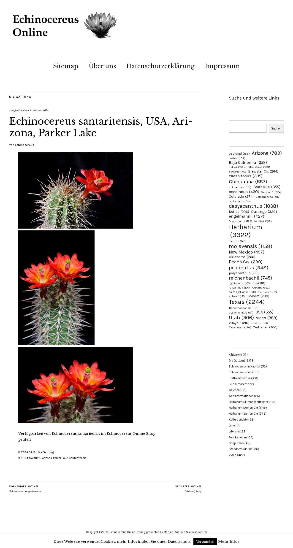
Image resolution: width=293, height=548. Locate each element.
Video (266, 318)
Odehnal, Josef (188, 489)
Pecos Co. (246, 262)
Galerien (234, 390)
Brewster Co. (263, 171)
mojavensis (250, 246)
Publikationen (238, 437)
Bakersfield (258, 167)
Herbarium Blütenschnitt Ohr (247, 402)
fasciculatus (240, 221)
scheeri (237, 296)
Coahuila (266, 187)
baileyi (237, 158)
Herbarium (245, 231)
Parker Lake (60, 458)
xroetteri (259, 323)
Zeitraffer (265, 327)
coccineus (244, 191)
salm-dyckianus (242, 292)
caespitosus (246, 175)
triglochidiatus (241, 312)
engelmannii (246, 216)
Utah (241, 317)
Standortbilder (238, 449)
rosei (259, 283)
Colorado (241, 196)
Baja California (248, 162)
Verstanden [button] (205, 542)
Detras (239, 212)
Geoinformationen (241, 396)
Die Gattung (20, 96)
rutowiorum (261, 287)
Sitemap (65, 66)
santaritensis (78, 458)
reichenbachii (250, 278)
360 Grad (239, 153)
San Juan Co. (268, 292)
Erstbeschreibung (240, 378)
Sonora (258, 296)
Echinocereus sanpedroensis (25, 489)
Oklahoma (242, 257)
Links (232, 425)
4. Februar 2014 (39, 110)
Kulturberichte (238, 419)
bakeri (237, 167)
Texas (247, 301)
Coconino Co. (271, 192)
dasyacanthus (253, 206)
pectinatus (248, 268)
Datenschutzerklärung (160, 66)
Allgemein (235, 354)
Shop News (236, 443)
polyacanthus (244, 273)
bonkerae (237, 171)
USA (264, 312)
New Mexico (246, 252)
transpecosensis (243, 308)
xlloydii (239, 323)
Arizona (47, 458)
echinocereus (24, 145)
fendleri (263, 221)
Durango (264, 211)
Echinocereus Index (242, 372)
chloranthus (240, 187)
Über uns (102, 66)
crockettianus (240, 201)
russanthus (239, 287)
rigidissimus (240, 283)
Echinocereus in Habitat (244, 366)
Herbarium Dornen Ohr (243, 407)
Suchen (276, 128)
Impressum (222, 66)
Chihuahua (248, 181)
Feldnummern (238, 384)
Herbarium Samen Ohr (243, 413)
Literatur (234, 431)
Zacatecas (240, 327)
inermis (238, 241)
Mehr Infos (228, 541)
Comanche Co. (268, 196)
